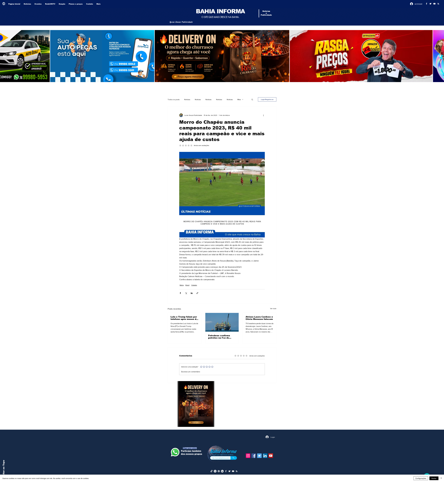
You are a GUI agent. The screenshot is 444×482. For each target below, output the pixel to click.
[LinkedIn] (265, 455)
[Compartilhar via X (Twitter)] (186, 293)
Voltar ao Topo (3, 469)
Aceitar (433, 478)
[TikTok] (211, 471)
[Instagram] (248, 455)
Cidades (194, 285)
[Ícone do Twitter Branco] (229, 471)
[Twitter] (259, 455)
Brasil (187, 285)
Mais (239, 99)
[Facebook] (253, 455)
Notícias (187, 99)
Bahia (182, 285)
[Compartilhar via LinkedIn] (192, 293)
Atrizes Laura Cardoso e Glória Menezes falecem (259, 318)
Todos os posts (174, 99)
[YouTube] (270, 455)
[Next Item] (4, 56)
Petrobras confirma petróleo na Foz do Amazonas (219, 336)
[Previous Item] (439, 56)
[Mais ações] (263, 115)
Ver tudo (273, 308)
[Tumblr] (215, 471)
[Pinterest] (218, 471)
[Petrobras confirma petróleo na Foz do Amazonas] (222, 322)
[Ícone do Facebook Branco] (226, 471)
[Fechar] (441, 478)
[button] (252, 99)
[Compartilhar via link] (197, 293)
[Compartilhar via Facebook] (180, 293)
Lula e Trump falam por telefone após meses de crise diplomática (184, 318)
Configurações (420, 478)
